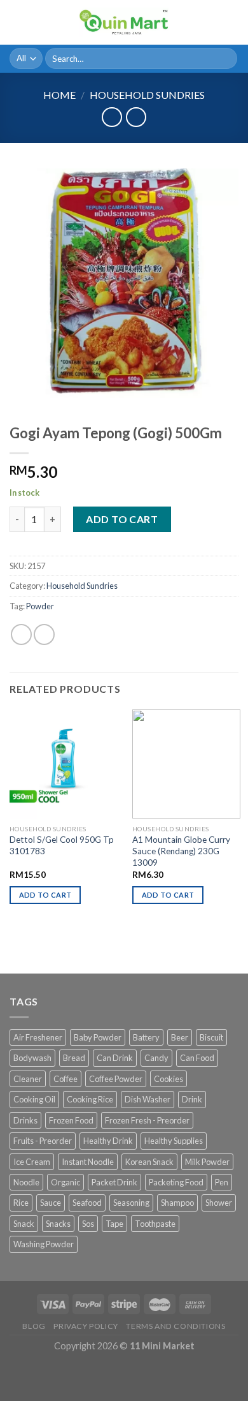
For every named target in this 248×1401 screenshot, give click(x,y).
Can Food (197, 1058)
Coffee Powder (115, 1079)
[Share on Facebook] (44, 634)
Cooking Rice (90, 1099)
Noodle (26, 1182)
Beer (179, 1037)
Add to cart (122, 519)
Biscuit (211, 1037)
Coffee (65, 1079)
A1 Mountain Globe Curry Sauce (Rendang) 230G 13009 (181, 850)
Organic (65, 1182)
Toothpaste (155, 1224)
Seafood (87, 1202)
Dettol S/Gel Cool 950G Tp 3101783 (62, 845)
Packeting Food (176, 1182)
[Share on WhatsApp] (21, 634)
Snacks (58, 1224)
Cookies (168, 1079)
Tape (114, 1224)
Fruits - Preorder (42, 1141)
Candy (156, 1058)
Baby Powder (97, 1037)
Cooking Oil (34, 1099)
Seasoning (131, 1202)
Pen (221, 1182)
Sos (88, 1224)
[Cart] (232, 22)
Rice (21, 1202)
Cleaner (27, 1079)
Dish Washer (147, 1099)
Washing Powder (43, 1244)
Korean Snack (149, 1162)
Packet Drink (114, 1182)
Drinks (25, 1120)
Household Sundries (147, 95)
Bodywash (32, 1058)
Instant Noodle (88, 1162)
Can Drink (115, 1058)
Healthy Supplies (173, 1141)
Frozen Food (71, 1120)
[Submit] (225, 59)
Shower (218, 1202)
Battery (146, 1037)
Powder (40, 606)
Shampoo (177, 1202)
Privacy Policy (85, 1326)
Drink (192, 1099)
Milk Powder (207, 1162)
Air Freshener (37, 1037)
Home (59, 95)
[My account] (210, 22)
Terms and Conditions (175, 1326)
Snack (23, 1224)
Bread (74, 1058)
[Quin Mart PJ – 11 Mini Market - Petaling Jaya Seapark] (124, 22)
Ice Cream (31, 1162)
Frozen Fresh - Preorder (147, 1120)
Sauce (50, 1202)
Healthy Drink (108, 1141)
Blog (33, 1326)
